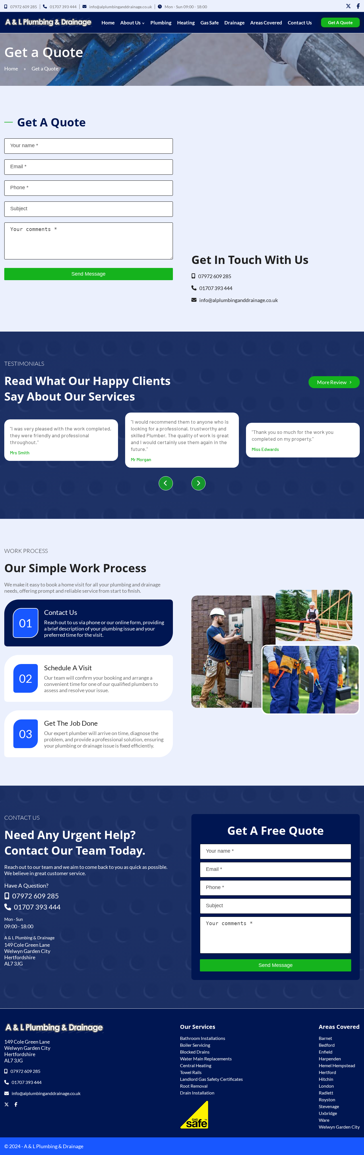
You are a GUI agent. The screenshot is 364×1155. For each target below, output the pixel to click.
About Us (130, 23)
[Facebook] (358, 6)
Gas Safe (209, 23)
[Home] (48, 22)
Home (108, 23)
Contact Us (300, 23)
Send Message (88, 274)
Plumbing (160, 23)
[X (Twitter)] (348, 6)
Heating (186, 23)
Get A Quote (340, 22)
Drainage (234, 23)
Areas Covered (266, 23)
